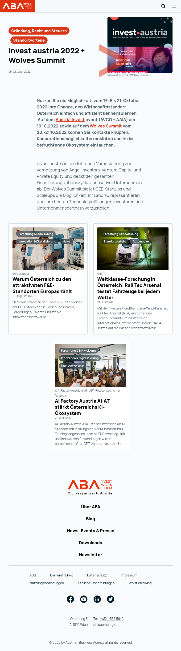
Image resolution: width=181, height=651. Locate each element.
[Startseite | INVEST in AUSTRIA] (91, 488)
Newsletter (90, 554)
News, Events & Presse (90, 530)
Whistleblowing (140, 583)
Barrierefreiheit (61, 575)
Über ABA (90, 506)
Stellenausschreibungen (96, 583)
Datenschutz (97, 575)
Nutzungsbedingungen (47, 583)
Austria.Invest (70, 119)
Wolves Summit (106, 126)
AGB (32, 575)
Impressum (129, 575)
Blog (90, 518)
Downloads (90, 542)
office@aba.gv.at (106, 624)
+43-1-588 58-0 (111, 618)
